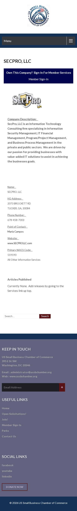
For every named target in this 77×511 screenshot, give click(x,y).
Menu (7, 41)
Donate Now (14, 486)
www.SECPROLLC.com (19, 243)
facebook (7, 465)
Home (5, 408)
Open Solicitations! (14, 413)
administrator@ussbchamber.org (31, 372)
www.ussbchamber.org (23, 376)
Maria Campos (15, 231)
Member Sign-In (38, 79)
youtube (7, 470)
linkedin (7, 476)
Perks (5, 430)
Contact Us (9, 436)
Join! (5, 419)
